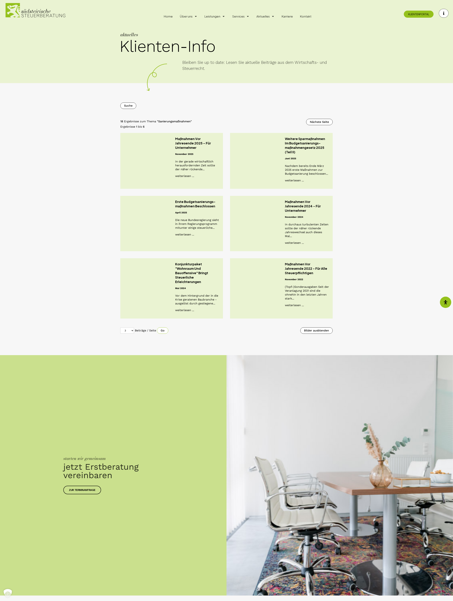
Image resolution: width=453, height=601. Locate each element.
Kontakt (305, 16)
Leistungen (212, 16)
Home (168, 16)
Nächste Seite (319, 122)
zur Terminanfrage (82, 490)
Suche (128, 105)
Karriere (287, 16)
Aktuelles (263, 16)
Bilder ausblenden (316, 330)
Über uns (186, 16)
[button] (8, 593)
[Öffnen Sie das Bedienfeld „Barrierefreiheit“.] (445, 302)
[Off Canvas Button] (444, 13)
